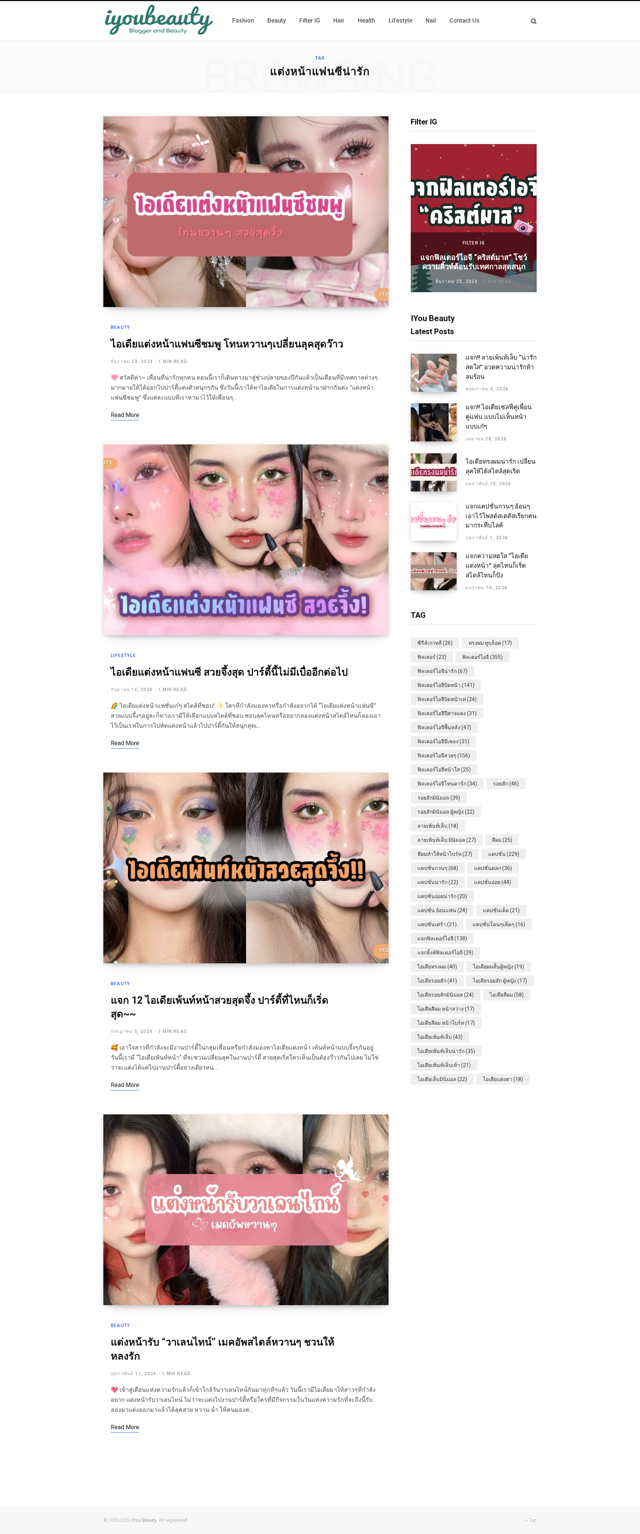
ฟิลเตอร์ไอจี (482, 657)
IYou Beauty (144, 1520)
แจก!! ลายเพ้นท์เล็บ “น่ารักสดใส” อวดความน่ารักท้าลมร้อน (501, 367)
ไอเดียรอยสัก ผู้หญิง (500, 981)
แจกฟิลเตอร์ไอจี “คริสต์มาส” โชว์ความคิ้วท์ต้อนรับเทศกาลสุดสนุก (473, 262)
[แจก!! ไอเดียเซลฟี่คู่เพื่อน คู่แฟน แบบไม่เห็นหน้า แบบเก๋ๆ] (438, 422)
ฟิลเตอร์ (431, 657)
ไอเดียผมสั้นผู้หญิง (498, 967)
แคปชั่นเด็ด (501, 910)
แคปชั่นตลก (493, 868)
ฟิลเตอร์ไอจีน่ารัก (442, 671)
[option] (474, 218)
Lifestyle (123, 655)
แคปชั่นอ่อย (492, 882)
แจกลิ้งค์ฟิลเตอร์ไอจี (445, 953)
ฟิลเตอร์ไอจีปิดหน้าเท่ (447, 699)
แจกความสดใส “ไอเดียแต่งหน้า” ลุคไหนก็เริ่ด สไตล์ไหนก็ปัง (497, 565)
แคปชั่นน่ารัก (437, 882)
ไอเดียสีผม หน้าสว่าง (445, 1009)
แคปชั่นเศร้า (437, 924)
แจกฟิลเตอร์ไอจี (442, 938)
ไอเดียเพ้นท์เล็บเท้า (444, 1065)
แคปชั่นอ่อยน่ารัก (442, 896)
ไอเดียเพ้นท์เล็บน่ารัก (446, 1051)
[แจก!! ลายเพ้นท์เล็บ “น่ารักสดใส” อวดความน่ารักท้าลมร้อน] (438, 373)
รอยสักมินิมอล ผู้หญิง (445, 812)
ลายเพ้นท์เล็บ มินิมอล (446, 840)
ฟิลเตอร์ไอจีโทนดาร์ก (447, 784)
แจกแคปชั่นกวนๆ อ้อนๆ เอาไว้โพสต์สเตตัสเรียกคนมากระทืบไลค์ (501, 516)
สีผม (502, 840)
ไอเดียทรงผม (437, 967)
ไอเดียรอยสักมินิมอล (445, 995)
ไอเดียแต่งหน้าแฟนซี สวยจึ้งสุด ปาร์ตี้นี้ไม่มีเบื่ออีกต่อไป (229, 672)
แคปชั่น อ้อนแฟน (442, 910)
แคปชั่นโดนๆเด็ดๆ (499, 924)
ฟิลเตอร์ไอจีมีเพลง (443, 741)
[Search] (534, 21)
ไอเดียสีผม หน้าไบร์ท (446, 1023)
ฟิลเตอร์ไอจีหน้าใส (444, 770)
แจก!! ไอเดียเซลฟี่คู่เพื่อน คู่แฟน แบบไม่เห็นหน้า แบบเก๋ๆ (499, 416)
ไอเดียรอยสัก (437, 981)
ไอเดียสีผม (507, 995)
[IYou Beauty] (158, 20)
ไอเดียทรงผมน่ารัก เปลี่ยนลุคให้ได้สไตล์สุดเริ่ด (501, 466)
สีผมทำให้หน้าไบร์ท (444, 854)
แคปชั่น (503, 854)
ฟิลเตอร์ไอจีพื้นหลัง (444, 727)
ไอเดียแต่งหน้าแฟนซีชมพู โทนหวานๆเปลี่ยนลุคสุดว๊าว (227, 344)
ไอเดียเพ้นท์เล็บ (440, 1037)
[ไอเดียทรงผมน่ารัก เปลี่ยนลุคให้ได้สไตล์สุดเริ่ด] (438, 472)
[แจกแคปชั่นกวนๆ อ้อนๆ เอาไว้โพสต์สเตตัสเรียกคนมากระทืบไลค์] (438, 522)
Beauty (120, 327)
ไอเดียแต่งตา (503, 1079)
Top (532, 1520)
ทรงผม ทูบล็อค (490, 643)
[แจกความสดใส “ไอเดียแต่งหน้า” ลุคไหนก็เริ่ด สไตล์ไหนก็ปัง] (438, 571)
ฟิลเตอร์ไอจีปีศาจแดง (447, 713)
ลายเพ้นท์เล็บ (437, 826)
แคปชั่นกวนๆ (437, 868)
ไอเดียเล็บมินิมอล (442, 1079)
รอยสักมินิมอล (438, 798)
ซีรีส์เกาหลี (435, 643)
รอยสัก (506, 784)
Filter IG (474, 243)
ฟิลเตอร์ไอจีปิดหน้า (445, 685)
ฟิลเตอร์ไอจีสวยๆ (443, 755)
